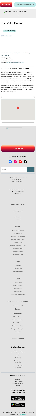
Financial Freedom (18, 323)
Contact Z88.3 (18, 282)
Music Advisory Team (17, 326)
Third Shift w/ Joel (18, 254)
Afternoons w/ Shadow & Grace (18, 245)
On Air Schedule (18, 233)
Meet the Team (18, 288)
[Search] (30, 169)
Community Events (18, 211)
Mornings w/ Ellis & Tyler (17, 239)
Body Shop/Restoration (19, 53)
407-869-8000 (20, 191)
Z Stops (18, 208)
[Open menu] (18, 15)
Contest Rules (18, 220)
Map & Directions (17, 285)
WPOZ (13, 179)
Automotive (9, 53)
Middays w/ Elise (17, 242)
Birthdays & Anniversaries (18, 236)
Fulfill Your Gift (18, 268)
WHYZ (21, 179)
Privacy (24, 414)
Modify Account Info (18, 271)
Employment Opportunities (18, 294)
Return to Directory (9, 30)
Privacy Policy (18, 291)
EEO (20, 414)
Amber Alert (18, 332)
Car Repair (28, 53)
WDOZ (14, 181)
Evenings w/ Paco (18, 248)
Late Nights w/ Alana (17, 251)
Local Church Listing (17, 320)
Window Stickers (17, 317)
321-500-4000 (18, 362)
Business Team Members (18, 301)
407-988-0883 (18, 367)
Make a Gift (18, 265)
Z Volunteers (17, 214)
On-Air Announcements (18, 230)
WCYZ (17, 181)
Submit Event (17, 217)
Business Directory (18, 305)
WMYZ (17, 179)
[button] (18, 108)
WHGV (21, 181)
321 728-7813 (5, 55)
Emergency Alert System (17, 329)
